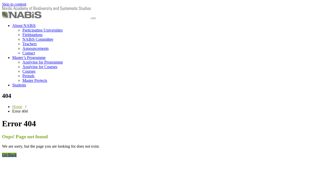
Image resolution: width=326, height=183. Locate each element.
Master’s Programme (29, 57)
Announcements (35, 48)
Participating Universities (42, 30)
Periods (28, 76)
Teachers (29, 44)
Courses (28, 71)
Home (17, 106)
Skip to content (14, 4)
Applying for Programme (42, 62)
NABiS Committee (37, 39)
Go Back (9, 155)
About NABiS (24, 25)
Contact (28, 53)
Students (19, 85)
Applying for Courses (39, 67)
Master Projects (34, 80)
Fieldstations (32, 35)
